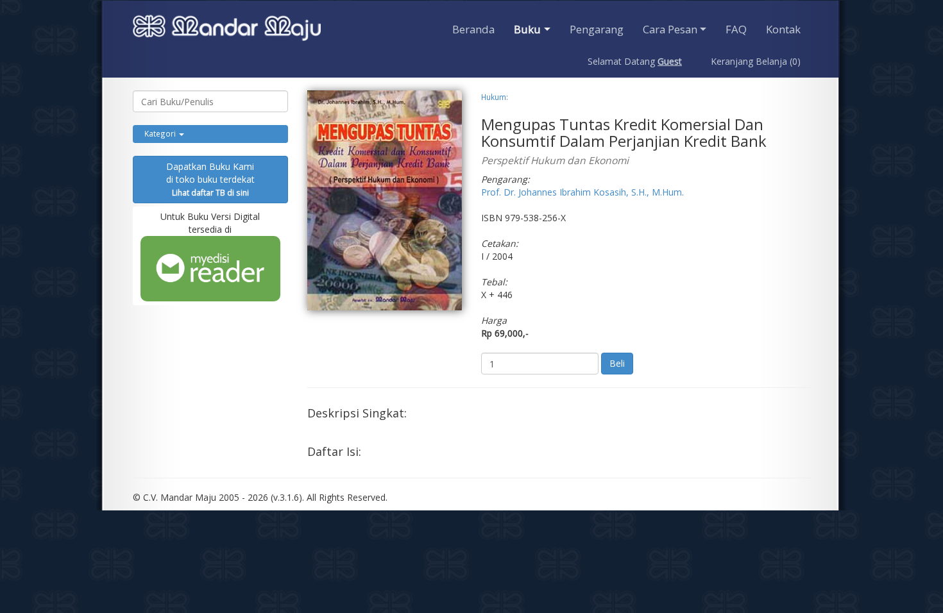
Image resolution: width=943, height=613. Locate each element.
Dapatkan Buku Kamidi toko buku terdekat (210, 178)
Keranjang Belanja (754, 61)
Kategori (161, 133)
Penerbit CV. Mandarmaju (227, 29)
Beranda (473, 29)
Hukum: (494, 97)
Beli (617, 363)
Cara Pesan (670, 29)
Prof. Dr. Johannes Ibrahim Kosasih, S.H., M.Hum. (582, 192)
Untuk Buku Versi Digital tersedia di (210, 222)
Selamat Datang (635, 61)
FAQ (736, 29)
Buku (527, 29)
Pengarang (597, 29)
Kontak (783, 29)
